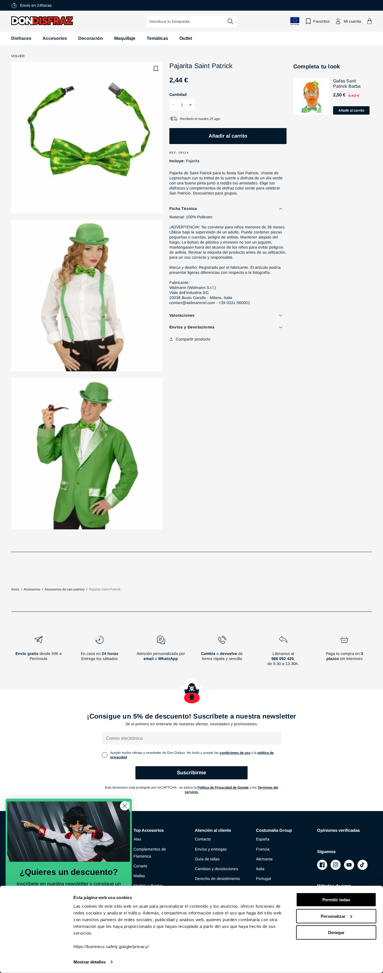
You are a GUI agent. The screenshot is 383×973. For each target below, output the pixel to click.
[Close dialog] (125, 806)
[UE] (295, 21)
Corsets (140, 866)
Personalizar (333, 916)
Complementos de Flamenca (149, 852)
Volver (18, 56)
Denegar (336, 932)
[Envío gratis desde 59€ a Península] (38, 653)
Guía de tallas (207, 859)
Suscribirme (191, 772)
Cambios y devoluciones (216, 869)
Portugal (263, 878)
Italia (260, 869)
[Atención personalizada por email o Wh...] (160, 653)
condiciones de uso (235, 753)
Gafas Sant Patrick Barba (347, 83)
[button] (369, 21)
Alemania (264, 859)
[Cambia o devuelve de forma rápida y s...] (222, 653)
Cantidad (178, 94)
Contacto (203, 839)
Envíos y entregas (211, 849)
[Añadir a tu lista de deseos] (156, 68)
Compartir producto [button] (193, 339)
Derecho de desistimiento (217, 878)
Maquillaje (124, 38)
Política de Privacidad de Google (223, 787)
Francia (262, 849)
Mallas (139, 876)
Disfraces (21, 38)
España (262, 839)
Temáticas (157, 38)
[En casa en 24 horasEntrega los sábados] (99, 653)
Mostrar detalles (89, 962)
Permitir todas (336, 899)
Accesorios (55, 38)
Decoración (90, 38)
